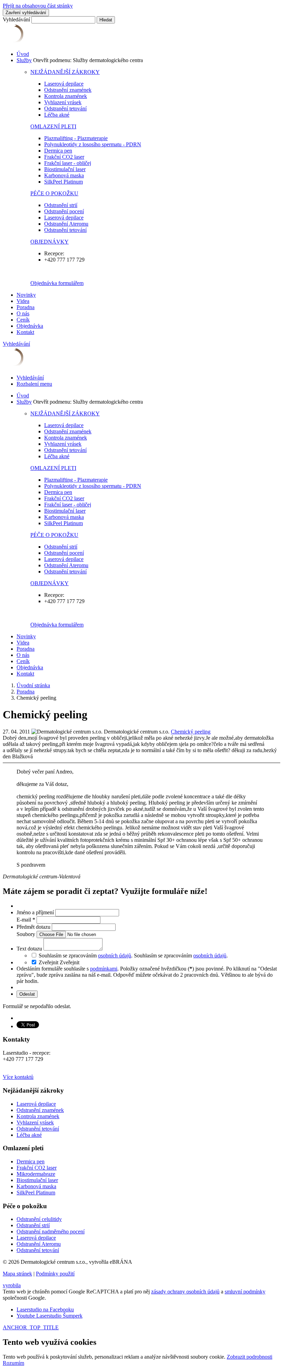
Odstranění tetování (65, 108)
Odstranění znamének (67, 90)
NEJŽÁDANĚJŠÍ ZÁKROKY (65, 72)
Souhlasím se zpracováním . (181, 955)
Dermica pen (58, 151)
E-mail (26, 920)
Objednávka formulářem (57, 283)
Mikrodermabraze (36, 1174)
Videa (23, 301)
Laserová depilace (64, 84)
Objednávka (30, 326)
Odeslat (27, 994)
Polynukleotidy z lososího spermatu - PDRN (92, 144)
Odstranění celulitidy (39, 1219)
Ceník (23, 320)
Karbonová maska (64, 175)
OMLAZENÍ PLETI (53, 126)
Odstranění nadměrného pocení (51, 1231)
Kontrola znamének (65, 96)
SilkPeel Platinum (63, 182)
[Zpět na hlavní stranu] (45, 42)
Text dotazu (30, 949)
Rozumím (13, 1363)
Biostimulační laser (65, 169)
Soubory (27, 934)
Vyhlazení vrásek (62, 102)
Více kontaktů (18, 1077)
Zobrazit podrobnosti (249, 1357)
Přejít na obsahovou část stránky (38, 6)
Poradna (26, 307)
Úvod (23, 54)
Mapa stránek (17, 1274)
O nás (23, 313)
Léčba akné (56, 115)
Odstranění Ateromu (66, 224)
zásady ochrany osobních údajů (185, 1291)
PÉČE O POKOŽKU (54, 193)
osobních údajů (114, 955)
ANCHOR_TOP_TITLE (31, 1327)
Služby (24, 60)
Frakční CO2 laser (64, 157)
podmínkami (103, 969)
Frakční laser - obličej (67, 163)
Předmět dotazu (34, 927)
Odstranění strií (60, 205)
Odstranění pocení (64, 211)
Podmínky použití (55, 1274)
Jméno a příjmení (36, 912)
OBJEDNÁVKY (49, 242)
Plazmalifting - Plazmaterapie (76, 138)
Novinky (26, 295)
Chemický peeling (191, 732)
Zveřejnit (69, 962)
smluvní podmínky (245, 1291)
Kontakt (25, 332)
